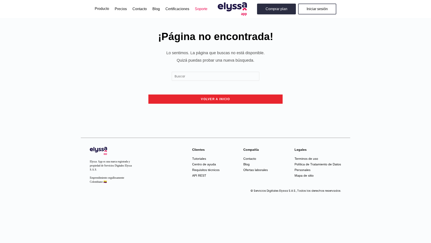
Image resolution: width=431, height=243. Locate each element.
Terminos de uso (306, 158)
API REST (199, 175)
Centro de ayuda (204, 164)
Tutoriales (199, 158)
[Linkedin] (103, 192)
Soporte (201, 9)
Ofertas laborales (255, 170)
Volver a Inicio (215, 99)
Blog (156, 9)
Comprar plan (276, 9)
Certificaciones (177, 9)
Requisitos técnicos (206, 170)
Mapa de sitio (304, 175)
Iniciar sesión (317, 9)
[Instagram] (94, 192)
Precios (121, 9)
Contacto (139, 9)
